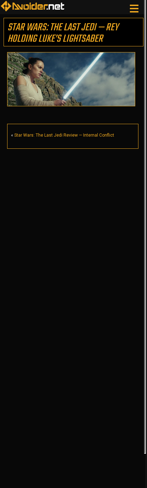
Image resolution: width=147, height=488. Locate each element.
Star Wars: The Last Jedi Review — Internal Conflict (64, 135)
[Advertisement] (70, 225)
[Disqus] (72, 395)
